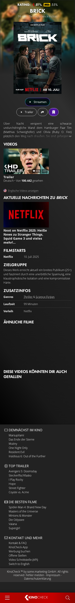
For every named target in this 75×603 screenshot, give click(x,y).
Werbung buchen (19, 551)
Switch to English (19, 564)
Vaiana (13, 524)
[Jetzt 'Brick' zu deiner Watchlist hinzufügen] (54, 112)
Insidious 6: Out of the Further (27, 456)
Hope (12, 484)
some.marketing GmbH (41, 572)
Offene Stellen (18, 555)
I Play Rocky (16, 479)
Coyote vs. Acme (19, 492)
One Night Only (18, 448)
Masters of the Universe (23, 511)
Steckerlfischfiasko (20, 475)
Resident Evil (17, 452)
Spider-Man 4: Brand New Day (27, 507)
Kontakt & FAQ (18, 543)
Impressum (53, 575)
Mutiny (13, 443)
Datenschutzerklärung (37, 578)
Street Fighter (17, 488)
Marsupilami (16, 435)
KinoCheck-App (18, 547)
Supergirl (14, 528)
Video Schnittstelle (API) (23, 559)
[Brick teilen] (43, 112)
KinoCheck (13, 572)
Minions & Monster (20, 515)
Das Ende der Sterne (21, 439)
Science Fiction (45, 297)
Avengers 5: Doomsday (23, 471)
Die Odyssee (16, 519)
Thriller (28, 297)
